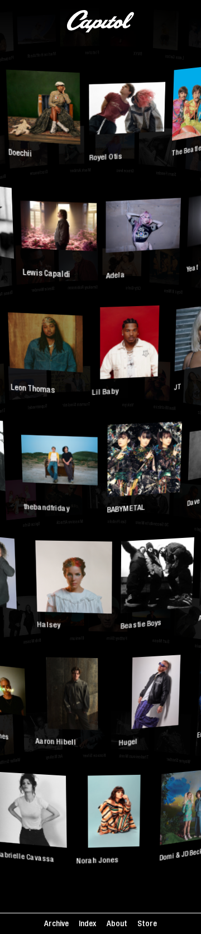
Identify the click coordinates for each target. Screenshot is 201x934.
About (117, 924)
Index (87, 924)
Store (147, 924)
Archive (56, 924)
